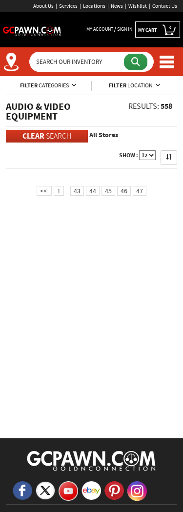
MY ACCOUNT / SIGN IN (109, 29)
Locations (94, 5)
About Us (43, 5)
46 (124, 190)
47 (139, 190)
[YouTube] (68, 490)
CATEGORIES (45, 85)
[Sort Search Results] (169, 157)
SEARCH (46, 136)
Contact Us (164, 5)
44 (92, 190)
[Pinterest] (114, 489)
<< (44, 190)
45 (108, 190)
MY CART (154, 29)
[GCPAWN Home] (92, 460)
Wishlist (137, 5)
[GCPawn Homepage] (32, 30)
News (117, 5)
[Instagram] (137, 490)
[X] (45, 489)
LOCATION (131, 85)
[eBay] (91, 489)
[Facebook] (22, 489)
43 (77, 190)
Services (68, 5)
